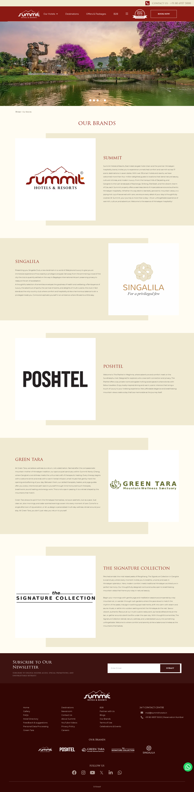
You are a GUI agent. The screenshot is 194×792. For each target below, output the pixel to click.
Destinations (72, 14)
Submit (170, 668)
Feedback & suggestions (35, 723)
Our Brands (105, 719)
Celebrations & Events (110, 726)
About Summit (68, 719)
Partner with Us (107, 711)
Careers (65, 730)
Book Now (164, 13)
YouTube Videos (69, 723)
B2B (116, 14)
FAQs (25, 715)
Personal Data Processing (35, 726)
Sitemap (97, 786)
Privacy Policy (68, 726)
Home (18, 112)
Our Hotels (49, 14)
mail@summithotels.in (156, 713)
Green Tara (28, 730)
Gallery (26, 711)
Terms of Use (106, 723)
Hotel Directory (30, 719)
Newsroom (66, 711)
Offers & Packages (96, 14)
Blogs (102, 715)
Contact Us (66, 715)
